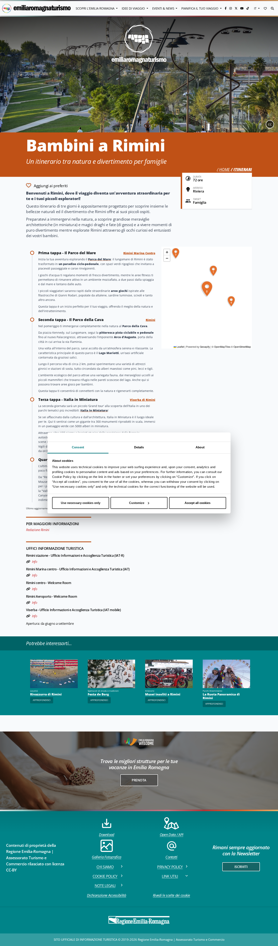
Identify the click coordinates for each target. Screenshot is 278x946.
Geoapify (205, 347)
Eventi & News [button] (163, 8)
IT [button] (255, 8)
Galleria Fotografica (106, 857)
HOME (224, 169)
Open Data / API (171, 834)
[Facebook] (226, 8)
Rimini (150, 320)
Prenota (139, 780)
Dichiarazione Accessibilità (106, 895)
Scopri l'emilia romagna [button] (95, 8)
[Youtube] (242, 8)
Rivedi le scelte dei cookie (171, 895)
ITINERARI (242, 169)
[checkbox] (47, 185)
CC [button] (270, 124)
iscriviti (240, 867)
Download (106, 834)
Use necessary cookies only (80, 503)
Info (34, 561)
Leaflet (180, 347)
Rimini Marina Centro (139, 253)
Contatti (171, 857)
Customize (136, 503)
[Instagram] (231, 8)
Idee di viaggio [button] (134, 8)
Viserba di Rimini (142, 400)
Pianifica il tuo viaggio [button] (200, 8)
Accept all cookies (197, 503)
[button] (265, 8)
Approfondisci (41, 700)
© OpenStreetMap (241, 347)
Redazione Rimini (37, 530)
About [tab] (200, 447)
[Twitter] (236, 8)
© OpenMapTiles (221, 347)
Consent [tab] (78, 447)
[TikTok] (247, 8)
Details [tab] (139, 447)
